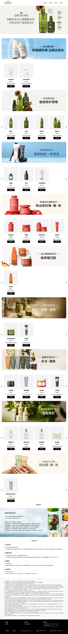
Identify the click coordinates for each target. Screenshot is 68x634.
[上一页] (2, 127)
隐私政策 (7, 630)
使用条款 (14, 630)
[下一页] (66, 127)
